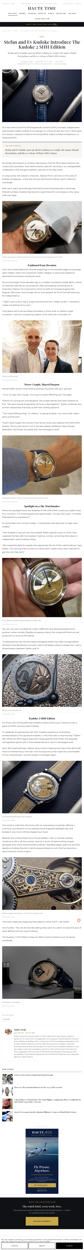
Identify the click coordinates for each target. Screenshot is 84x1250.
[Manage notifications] (79, 920)
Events (51, 13)
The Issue (72, 13)
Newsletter (68, 3)
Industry (42, 13)
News (15, 31)
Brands (22, 13)
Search (79, 3)
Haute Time (6, 31)
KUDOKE (7, 1019)
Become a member (42, 1221)
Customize (14, 1246)
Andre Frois (28, 61)
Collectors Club (42, 19)
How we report (60, 64)
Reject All (42, 1246)
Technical (32, 13)
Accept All (69, 1246)
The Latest (13, 13)
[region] (42, 1249)
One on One (61, 13)
